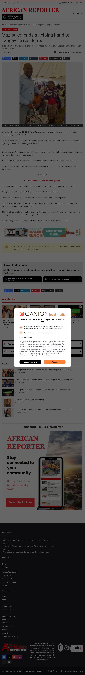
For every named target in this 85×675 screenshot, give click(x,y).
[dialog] (42, 337)
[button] (42, 337)
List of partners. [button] (60, 346)
